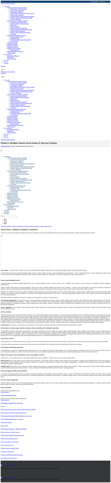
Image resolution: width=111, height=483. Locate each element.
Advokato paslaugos (6, 226)
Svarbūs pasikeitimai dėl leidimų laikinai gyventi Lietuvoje (12, 419)
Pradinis (3, 146)
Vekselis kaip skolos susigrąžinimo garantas (9, 438)
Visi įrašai (7, 146)
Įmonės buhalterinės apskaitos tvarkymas (9, 458)
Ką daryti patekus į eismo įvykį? (7, 445)
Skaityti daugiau (5, 392)
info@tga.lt (102, 1)
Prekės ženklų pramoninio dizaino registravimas (12, 403)
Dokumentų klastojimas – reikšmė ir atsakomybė (10, 432)
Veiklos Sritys (47, 226)
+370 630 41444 (94, 1)
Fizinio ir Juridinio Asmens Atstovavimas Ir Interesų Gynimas (28, 226)
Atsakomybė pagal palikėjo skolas (8, 395)
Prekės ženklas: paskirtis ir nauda (7, 451)
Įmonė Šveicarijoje (4, 425)
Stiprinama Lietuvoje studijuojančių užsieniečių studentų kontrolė (13, 412)
